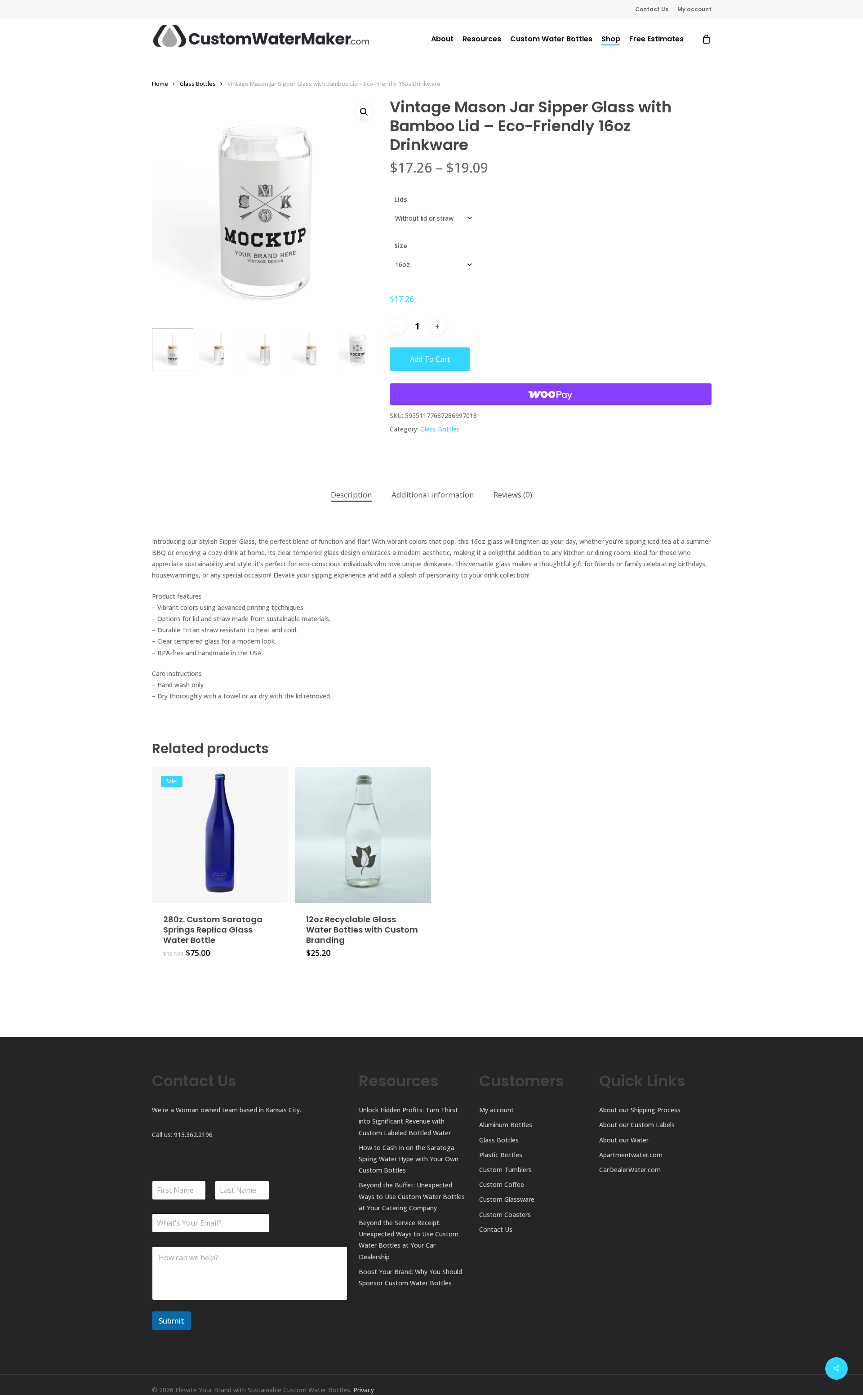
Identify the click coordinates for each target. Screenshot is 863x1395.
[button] (364, 112)
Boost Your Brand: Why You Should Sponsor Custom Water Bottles (410, 1277)
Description (351, 494)
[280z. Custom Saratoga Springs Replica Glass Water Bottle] (220, 834)
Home (160, 84)
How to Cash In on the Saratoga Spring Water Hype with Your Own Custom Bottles (408, 1158)
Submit (171, 1320)
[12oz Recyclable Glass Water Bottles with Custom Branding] (363, 834)
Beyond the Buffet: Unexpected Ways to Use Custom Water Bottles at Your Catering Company (412, 1196)
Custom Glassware (506, 1199)
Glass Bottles (198, 84)
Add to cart (430, 359)
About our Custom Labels (637, 1124)
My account (496, 1110)
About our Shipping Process (640, 1110)
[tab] (351, 495)
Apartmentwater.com (631, 1155)
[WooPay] (551, 394)
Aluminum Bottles (505, 1124)
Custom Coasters (505, 1214)
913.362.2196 (193, 1134)
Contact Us (495, 1229)
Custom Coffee (501, 1184)
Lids (400, 199)
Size (400, 245)
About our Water (624, 1140)
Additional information (432, 494)
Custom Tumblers (505, 1169)
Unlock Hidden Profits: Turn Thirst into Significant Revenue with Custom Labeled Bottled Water (408, 1121)
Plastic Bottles (500, 1155)
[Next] (364, 349)
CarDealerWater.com (630, 1169)
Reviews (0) (513, 494)
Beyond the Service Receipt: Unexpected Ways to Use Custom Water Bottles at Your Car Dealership (408, 1239)
